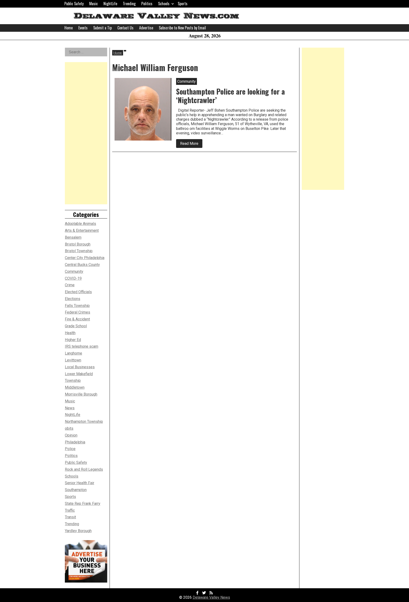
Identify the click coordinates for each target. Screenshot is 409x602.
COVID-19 (73, 278)
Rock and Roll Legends (84, 469)
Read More (191, 144)
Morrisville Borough (81, 394)
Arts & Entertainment (82, 230)
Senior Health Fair (79, 483)
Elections (72, 298)
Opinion (71, 435)
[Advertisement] (86, 133)
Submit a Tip (102, 28)
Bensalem (73, 237)
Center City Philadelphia (84, 257)
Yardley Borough (78, 531)
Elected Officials (78, 292)
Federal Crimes (77, 312)
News (70, 408)
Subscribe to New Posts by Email (182, 28)
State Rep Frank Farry (82, 503)
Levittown (73, 360)
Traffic (70, 510)
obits (69, 428)
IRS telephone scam (81, 346)
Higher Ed (73, 339)
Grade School (76, 326)
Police (70, 449)
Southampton (76, 490)
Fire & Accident (77, 319)
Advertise (146, 28)
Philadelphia (75, 442)
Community (74, 271)
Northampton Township (84, 421)
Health (70, 333)
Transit (70, 517)
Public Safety (74, 3)
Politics (146, 3)
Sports (182, 3)
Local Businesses (80, 367)
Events (83, 28)
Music (93, 3)
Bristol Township (79, 251)
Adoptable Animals (80, 223)
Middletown (74, 387)
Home (68, 28)
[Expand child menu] (172, 3)
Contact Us (125, 28)
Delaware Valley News (211, 597)
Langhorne (73, 353)
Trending (129, 3)
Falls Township (77, 305)
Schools (163, 3)
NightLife (110, 3)
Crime (70, 285)
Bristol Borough (77, 244)
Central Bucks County (82, 264)
